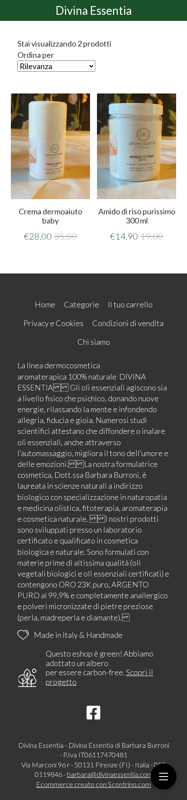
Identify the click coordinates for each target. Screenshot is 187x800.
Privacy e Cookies (53, 323)
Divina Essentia (94, 10)
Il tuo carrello (130, 304)
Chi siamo (93, 342)
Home (45, 304)
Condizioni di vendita (128, 323)
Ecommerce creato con (93, 784)
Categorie (81, 304)
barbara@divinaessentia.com (110, 774)
